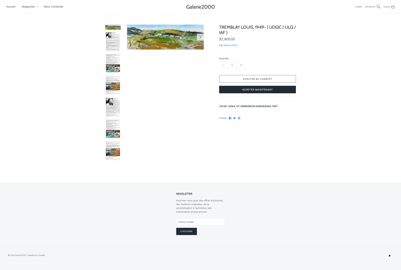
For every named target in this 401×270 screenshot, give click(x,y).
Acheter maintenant (257, 89)
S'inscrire (186, 231)
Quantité (224, 58)
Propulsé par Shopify (36, 255)
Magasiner (28, 6)
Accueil (10, 6)
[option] (165, 37)
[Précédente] (130, 37)
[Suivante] (200, 37)
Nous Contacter (53, 6)
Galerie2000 (230, 45)
